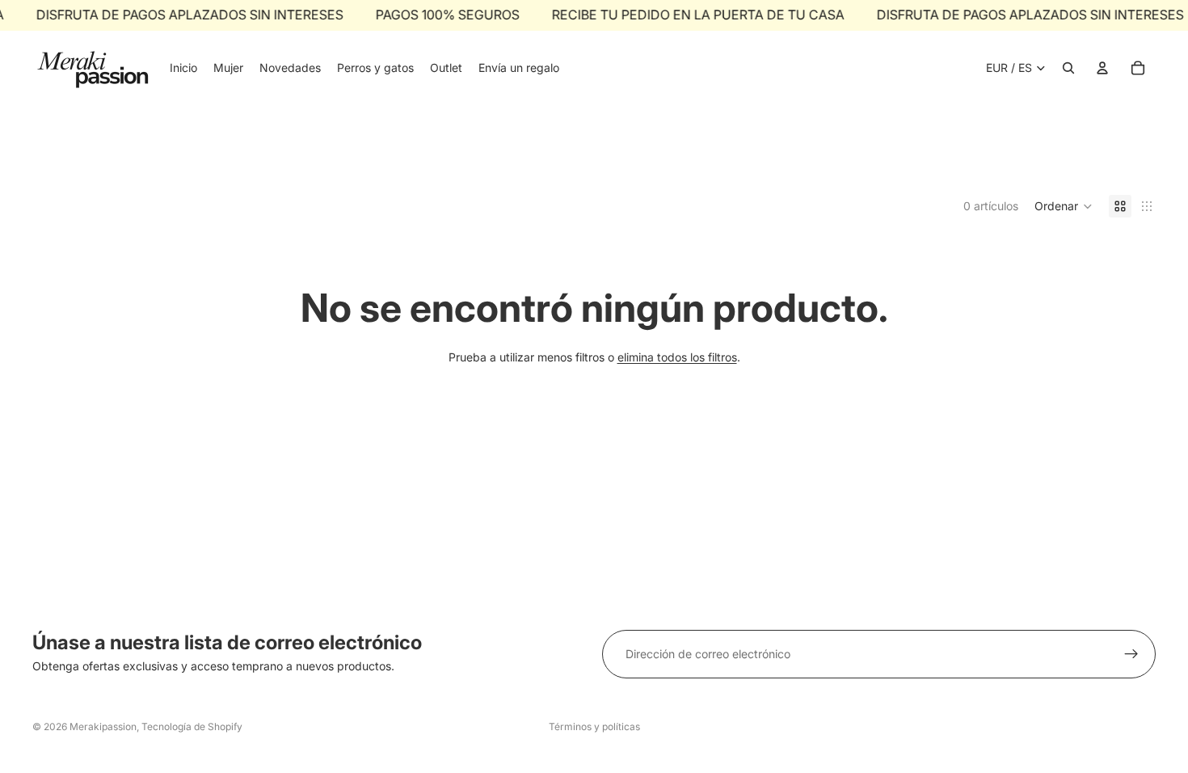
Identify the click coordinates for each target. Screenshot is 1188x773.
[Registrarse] (1131, 654)
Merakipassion (103, 726)
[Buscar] (1068, 68)
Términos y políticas (594, 726)
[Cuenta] (1102, 68)
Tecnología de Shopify (191, 726)
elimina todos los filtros (677, 357)
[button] (1063, 206)
